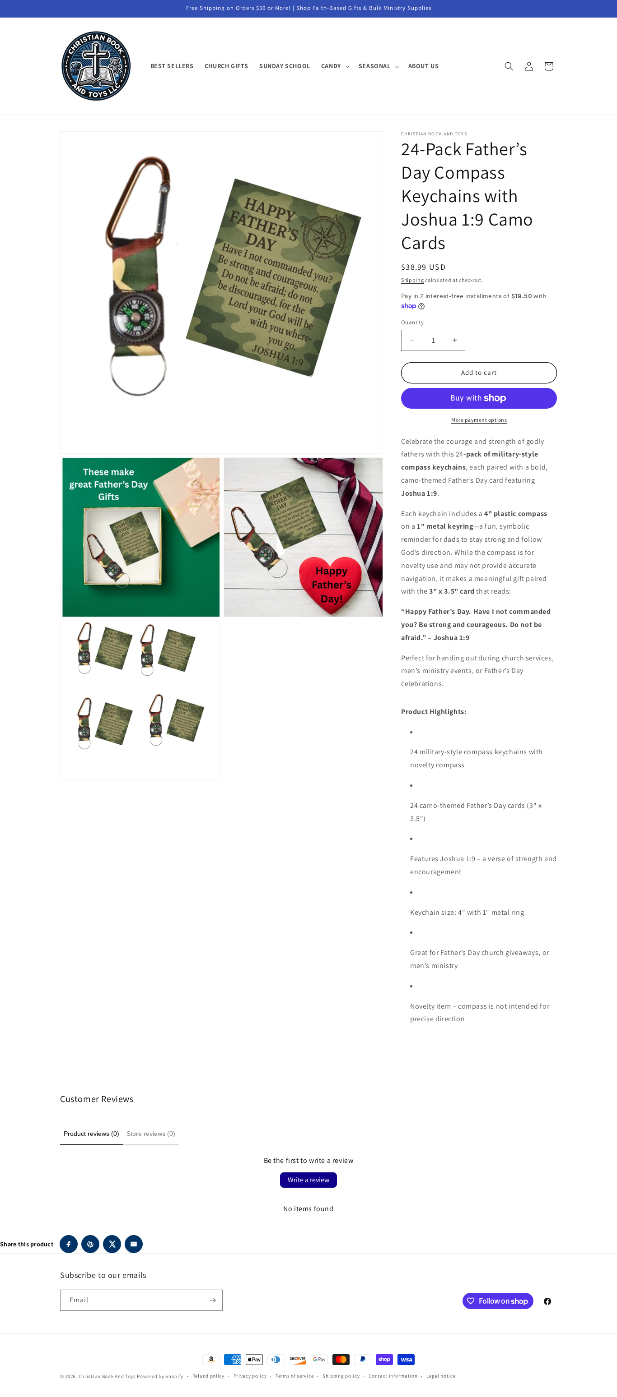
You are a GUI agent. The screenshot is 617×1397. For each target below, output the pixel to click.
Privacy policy (250, 1376)
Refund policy (208, 1376)
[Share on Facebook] (69, 1244)
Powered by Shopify (160, 1376)
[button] (334, 65)
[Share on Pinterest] (90, 1244)
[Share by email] (134, 1244)
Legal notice (440, 1376)
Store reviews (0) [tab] (150, 1133)
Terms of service (294, 1376)
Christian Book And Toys (108, 1376)
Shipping (412, 280)
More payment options (479, 419)
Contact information (393, 1376)
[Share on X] (112, 1244)
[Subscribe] (212, 1300)
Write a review (308, 1180)
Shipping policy (341, 1376)
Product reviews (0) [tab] (91, 1133)
